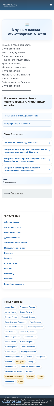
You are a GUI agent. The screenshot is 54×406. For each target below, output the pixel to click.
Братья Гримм (11, 317)
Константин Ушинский (14, 327)
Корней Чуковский (35, 327)
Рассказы (8, 253)
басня (29, 357)
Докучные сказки (12, 237)
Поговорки (9, 279)
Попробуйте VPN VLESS (11, 402)
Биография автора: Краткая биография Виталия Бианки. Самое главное (22, 169)
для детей (20, 362)
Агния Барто (10, 307)
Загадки (8, 258)
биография (17, 193)
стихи (20, 381)
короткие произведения (30, 366)
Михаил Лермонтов (28, 332)
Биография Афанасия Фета (17, 123)
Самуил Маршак (26, 342)
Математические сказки (15, 248)
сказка (40, 376)
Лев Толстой (10, 332)
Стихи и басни (10, 263)
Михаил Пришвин (12, 337)
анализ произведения (14, 357)
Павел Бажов (10, 342)
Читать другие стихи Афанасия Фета (21, 116)
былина (8, 362)
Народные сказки (12, 232)
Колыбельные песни (14, 284)
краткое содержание (13, 371)
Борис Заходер (26, 312)
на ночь (29, 371)
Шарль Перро (10, 352)
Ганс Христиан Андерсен (15, 322)
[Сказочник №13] (10, 5)
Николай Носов (30, 337)
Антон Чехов (10, 312)
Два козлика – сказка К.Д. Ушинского (21, 143)
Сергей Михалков (28, 347)
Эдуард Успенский (28, 352)
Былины (8, 268)
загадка (31, 362)
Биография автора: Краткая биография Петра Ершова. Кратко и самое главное (25, 159)
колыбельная (10, 366)
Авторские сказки (12, 227)
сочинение (9, 381)
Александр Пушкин (27, 307)
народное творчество (14, 376)
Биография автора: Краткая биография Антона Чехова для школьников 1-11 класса (25, 150)
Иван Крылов (35, 322)
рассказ (30, 376)
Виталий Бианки (28, 317)
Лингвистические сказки (15, 243)
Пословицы (9, 274)
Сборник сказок (11, 222)
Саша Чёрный (11, 347)
